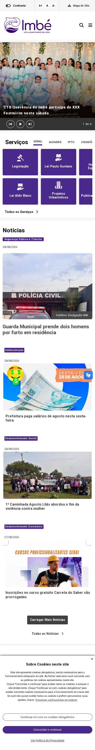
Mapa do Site (81, 5)
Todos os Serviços (20, 212)
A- (53, 5)
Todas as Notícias (46, 634)
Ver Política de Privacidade (47, 740)
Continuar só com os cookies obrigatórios (47, 717)
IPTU (71, 142)
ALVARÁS (55, 142)
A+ (40, 5)
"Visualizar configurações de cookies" (56, 700)
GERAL (37, 141)
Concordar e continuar (47, 729)
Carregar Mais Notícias (47, 620)
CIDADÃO (87, 142)
